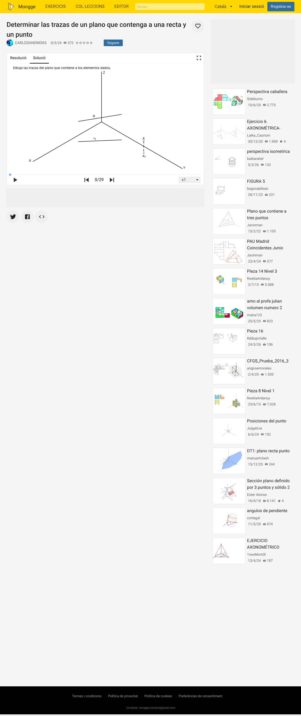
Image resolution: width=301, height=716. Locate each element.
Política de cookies (158, 696)
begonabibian (257, 188)
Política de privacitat (123, 696)
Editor (121, 6)
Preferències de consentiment (200, 696)
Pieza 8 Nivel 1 (261, 390)
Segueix (113, 43)
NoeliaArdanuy (258, 278)
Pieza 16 (255, 331)
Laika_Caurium (258, 135)
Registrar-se (281, 6)
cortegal (253, 518)
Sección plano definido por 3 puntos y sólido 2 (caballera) (268, 487)
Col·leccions (90, 6)
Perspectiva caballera (267, 91)
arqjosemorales (259, 368)
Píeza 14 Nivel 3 (262, 271)
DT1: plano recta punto (268, 451)
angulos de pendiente (267, 510)
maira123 (254, 315)
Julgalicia (254, 428)
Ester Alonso (257, 495)
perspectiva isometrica (268, 151)
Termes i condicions (87, 696)
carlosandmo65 (31, 42)
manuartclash (258, 458)
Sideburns (255, 99)
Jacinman (255, 225)
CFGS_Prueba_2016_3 (268, 361)
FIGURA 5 (256, 181)
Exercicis (55, 6)
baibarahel (255, 159)
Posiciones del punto (266, 421)
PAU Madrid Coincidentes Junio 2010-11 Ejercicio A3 (266, 248)
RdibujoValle (257, 338)
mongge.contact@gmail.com (157, 707)
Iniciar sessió (251, 6)
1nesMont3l (256, 554)
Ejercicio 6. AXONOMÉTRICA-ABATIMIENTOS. (264, 128)
